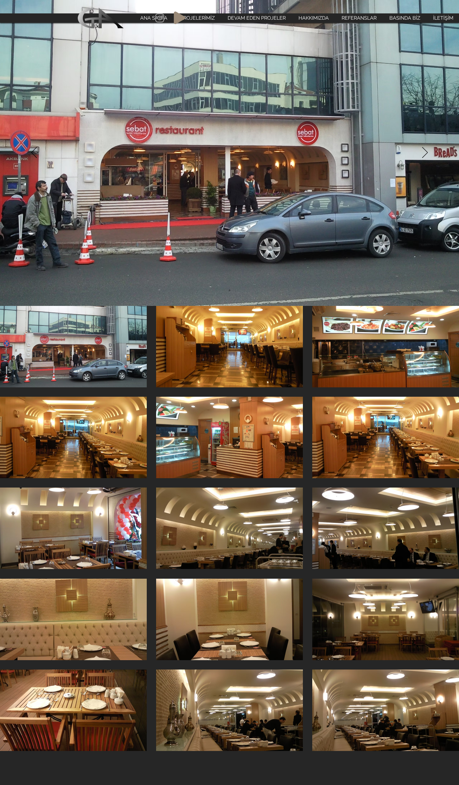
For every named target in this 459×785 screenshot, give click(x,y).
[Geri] (34, 153)
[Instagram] (160, 18)
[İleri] (425, 153)
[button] (73, 346)
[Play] (179, 18)
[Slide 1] (229, 290)
